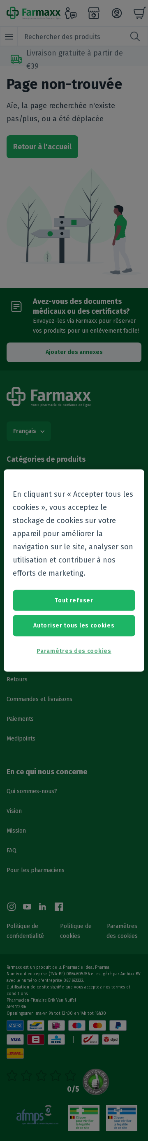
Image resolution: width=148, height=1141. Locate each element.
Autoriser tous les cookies (73, 625)
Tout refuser (74, 600)
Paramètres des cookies (74, 650)
